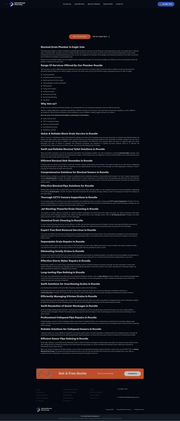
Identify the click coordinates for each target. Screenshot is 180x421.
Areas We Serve (79, 4)
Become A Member (94, 4)
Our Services (67, 4)
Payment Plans (108, 4)
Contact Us (119, 4)
